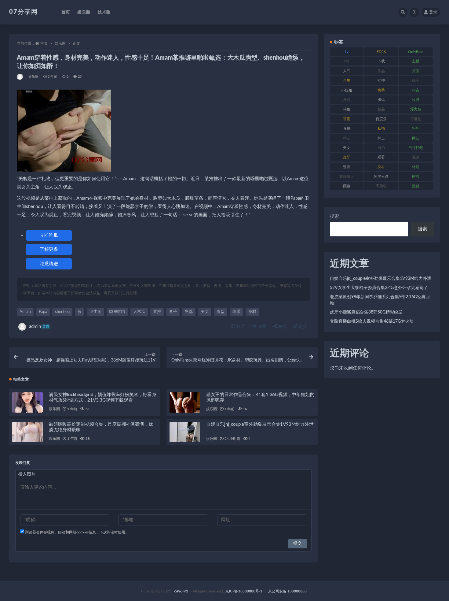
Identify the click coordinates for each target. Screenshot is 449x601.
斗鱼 (346, 109)
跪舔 (236, 312)
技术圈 (104, 12)
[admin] (20, 77)
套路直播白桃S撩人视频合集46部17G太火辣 (372, 321)
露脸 (415, 176)
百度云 (381, 119)
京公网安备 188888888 (287, 591)
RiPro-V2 (180, 591)
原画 (415, 71)
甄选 (189, 312)
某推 (157, 312)
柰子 (173, 312)
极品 (381, 109)
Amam (25, 312)
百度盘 (415, 119)
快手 (381, 90)
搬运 (381, 100)
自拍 (381, 148)
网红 (415, 138)
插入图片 (26, 474)
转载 (415, 167)
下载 (381, 61)
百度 (346, 119)
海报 (282, 327)
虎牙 (346, 157)
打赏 (240, 327)
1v (347, 52)
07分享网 (23, 12)
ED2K (381, 52)
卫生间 (95, 312)
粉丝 (415, 128)
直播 (346, 128)
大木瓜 (139, 312)
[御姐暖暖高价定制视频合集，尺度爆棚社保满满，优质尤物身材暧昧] (27, 432)
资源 (346, 167)
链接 (302, 327)
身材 (252, 312)
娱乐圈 (83, 12)
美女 (205, 312)
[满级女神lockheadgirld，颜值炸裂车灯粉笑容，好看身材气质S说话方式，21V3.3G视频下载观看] (27, 402)
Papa (43, 312)
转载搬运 (346, 176)
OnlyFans (415, 52)
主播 (415, 61)
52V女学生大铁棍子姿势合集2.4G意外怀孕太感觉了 (379, 288)
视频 (415, 157)
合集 (346, 80)
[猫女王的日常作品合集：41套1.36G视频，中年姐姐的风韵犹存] (185, 402)
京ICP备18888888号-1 (243, 591)
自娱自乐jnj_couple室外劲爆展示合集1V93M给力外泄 (260, 424)
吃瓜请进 (49, 264)
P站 (346, 61)
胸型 (220, 312)
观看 (381, 157)
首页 (65, 12)
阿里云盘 (381, 176)
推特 (346, 100)
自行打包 (415, 148)
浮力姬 (415, 109)
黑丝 (415, 186)
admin (39, 326)
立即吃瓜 (49, 235)
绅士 (381, 138)
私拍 (381, 128)
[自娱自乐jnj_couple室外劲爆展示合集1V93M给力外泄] (185, 432)
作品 (381, 71)
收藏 (261, 327)
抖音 (415, 90)
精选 (346, 138)
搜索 (334, 216)
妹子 (415, 80)
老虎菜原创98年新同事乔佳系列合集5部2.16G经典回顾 (380, 300)
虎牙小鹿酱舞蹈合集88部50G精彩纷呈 (366, 312)
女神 (381, 80)
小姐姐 (346, 90)
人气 (346, 71)
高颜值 (381, 186)
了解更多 (49, 249)
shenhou (62, 312)
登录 (433, 12)
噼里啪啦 (117, 312)
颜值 (346, 186)
